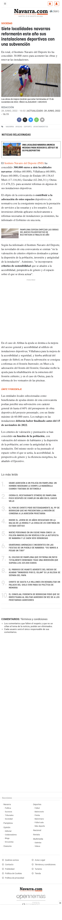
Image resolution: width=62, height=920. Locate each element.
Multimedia (38, 839)
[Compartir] (19, 119)
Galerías (38, 842)
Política (8, 808)
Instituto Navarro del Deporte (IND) (24, 163)
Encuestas (9, 842)
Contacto (9, 864)
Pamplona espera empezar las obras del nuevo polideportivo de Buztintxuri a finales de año (39, 232)
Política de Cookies (13, 873)
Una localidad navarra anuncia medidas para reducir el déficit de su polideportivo (40, 148)
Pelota (37, 815)
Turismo (38, 869)
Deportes (37, 804)
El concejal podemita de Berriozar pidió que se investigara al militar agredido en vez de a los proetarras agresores (34, 597)
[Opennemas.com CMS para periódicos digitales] (31, 899)
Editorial (8, 831)
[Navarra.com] (31, 11)
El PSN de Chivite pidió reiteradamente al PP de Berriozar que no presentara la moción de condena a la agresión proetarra (34, 511)
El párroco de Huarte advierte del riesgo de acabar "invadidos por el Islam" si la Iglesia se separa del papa (34, 572)
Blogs (7, 838)
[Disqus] (30, 675)
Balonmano (39, 819)
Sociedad (9, 819)
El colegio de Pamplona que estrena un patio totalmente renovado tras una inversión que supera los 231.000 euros (33, 560)
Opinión (6, 827)
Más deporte (40, 826)
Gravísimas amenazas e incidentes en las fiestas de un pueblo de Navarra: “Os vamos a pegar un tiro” (33, 548)
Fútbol (37, 808)
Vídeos (37, 846)
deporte (28, 127)
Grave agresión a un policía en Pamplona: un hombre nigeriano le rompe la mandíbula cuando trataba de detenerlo (33, 486)
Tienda (38, 873)
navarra (10, 127)
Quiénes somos (12, 860)
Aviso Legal (40, 860)
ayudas (18, 127)
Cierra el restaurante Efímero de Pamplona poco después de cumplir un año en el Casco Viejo (33, 498)
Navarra (7, 804)
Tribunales (9, 815)
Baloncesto (39, 812)
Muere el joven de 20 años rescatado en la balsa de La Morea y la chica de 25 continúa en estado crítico (34, 523)
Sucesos (8, 812)
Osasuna (7, 846)
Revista (36, 834)
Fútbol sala (39, 822)
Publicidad (9, 869)
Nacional (37, 830)
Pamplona (8, 823)
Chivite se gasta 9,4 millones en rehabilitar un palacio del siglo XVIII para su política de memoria (34, 585)
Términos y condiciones (33, 619)
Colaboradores (11, 835)
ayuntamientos (40, 127)
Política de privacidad (14, 878)
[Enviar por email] (42, 119)
